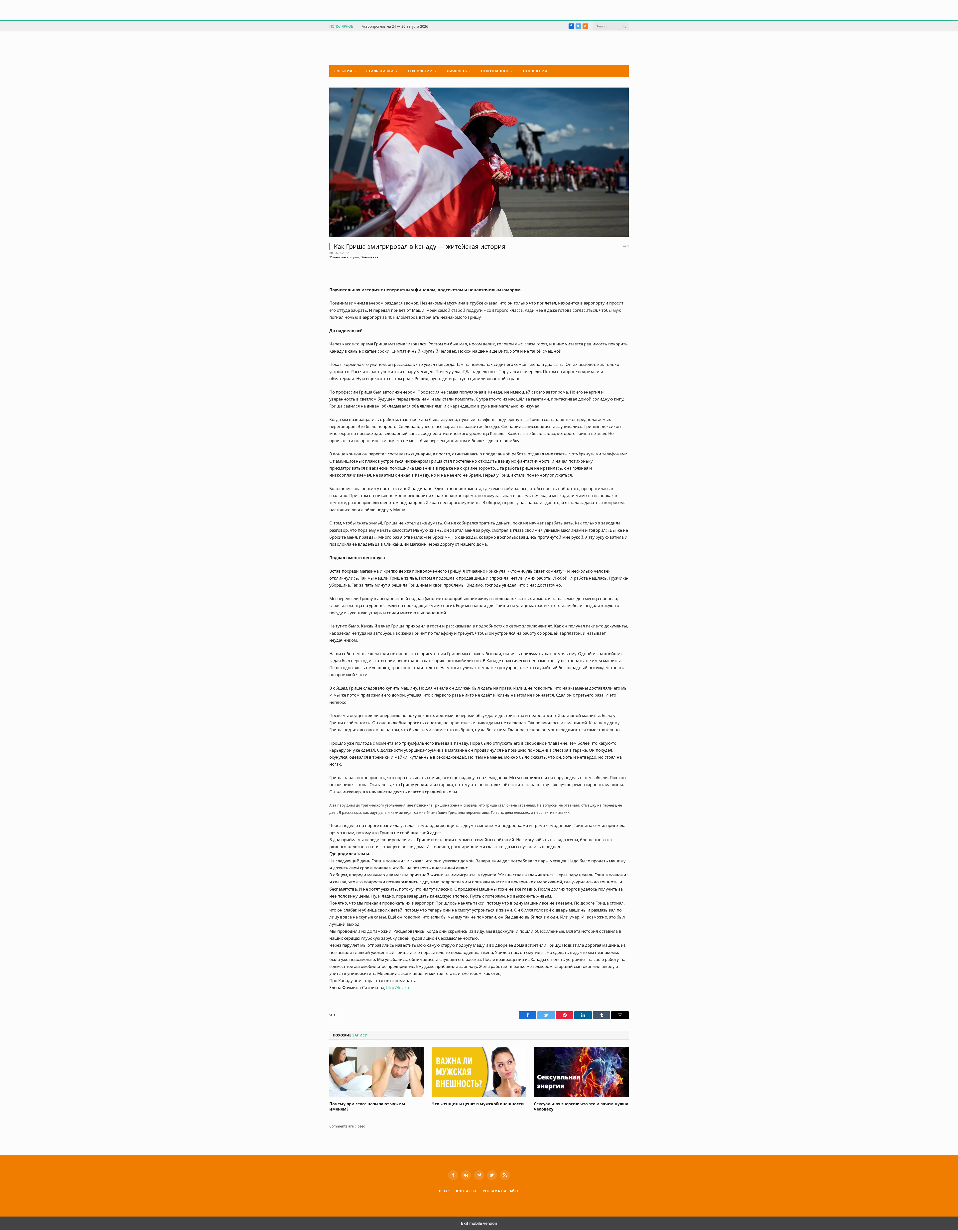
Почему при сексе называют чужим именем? (367, 1106)
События (343, 71)
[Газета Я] (366, 48)
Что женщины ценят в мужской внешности (478, 1104)
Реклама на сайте (501, 1191)
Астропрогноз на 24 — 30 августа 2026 (395, 26)
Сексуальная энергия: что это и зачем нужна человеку (581, 1106)
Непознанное (495, 71)
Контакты (466, 1191)
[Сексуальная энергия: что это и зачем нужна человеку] (581, 1072)
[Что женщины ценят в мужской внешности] (479, 1072)
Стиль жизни (379, 71)
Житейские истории (344, 257)
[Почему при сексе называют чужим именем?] (376, 1072)
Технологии (420, 71)
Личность (457, 71)
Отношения (535, 71)
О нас (444, 1191)
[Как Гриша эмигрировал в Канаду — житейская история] (479, 162)
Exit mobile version (479, 1223)
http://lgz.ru (397, 987)
